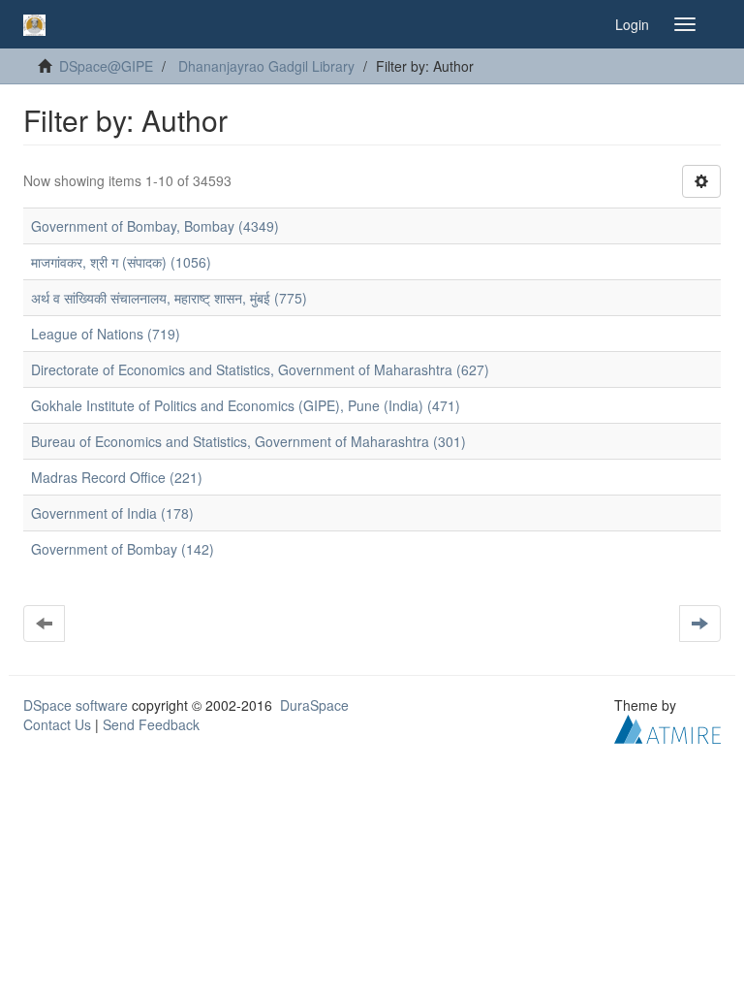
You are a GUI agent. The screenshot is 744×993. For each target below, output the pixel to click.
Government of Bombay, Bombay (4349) (155, 226)
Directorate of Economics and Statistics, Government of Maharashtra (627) (260, 369)
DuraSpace (314, 705)
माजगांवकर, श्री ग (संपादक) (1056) (121, 262)
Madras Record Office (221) (116, 477)
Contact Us (57, 724)
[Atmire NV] (667, 727)
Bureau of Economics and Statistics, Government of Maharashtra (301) (248, 441)
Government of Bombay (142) (122, 549)
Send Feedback (151, 724)
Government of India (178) (112, 513)
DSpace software (75, 705)
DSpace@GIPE (106, 66)
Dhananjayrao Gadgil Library (266, 66)
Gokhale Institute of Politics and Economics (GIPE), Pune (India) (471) (245, 405)
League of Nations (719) (105, 333)
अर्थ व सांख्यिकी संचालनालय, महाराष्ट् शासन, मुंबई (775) (169, 297)
